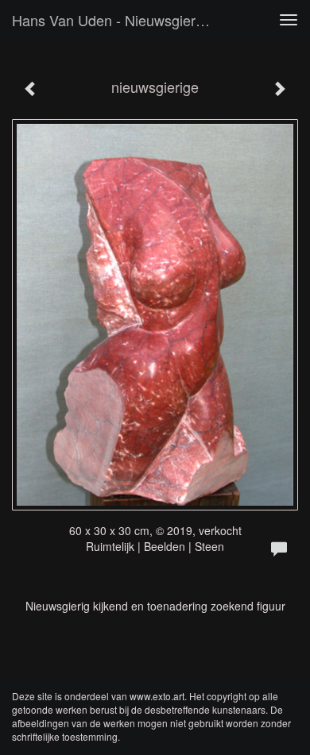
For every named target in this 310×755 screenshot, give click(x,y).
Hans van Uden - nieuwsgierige (113, 20)
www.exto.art (157, 696)
